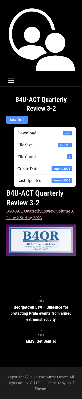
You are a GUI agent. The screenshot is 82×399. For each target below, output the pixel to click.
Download (17, 120)
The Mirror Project (53, 377)
